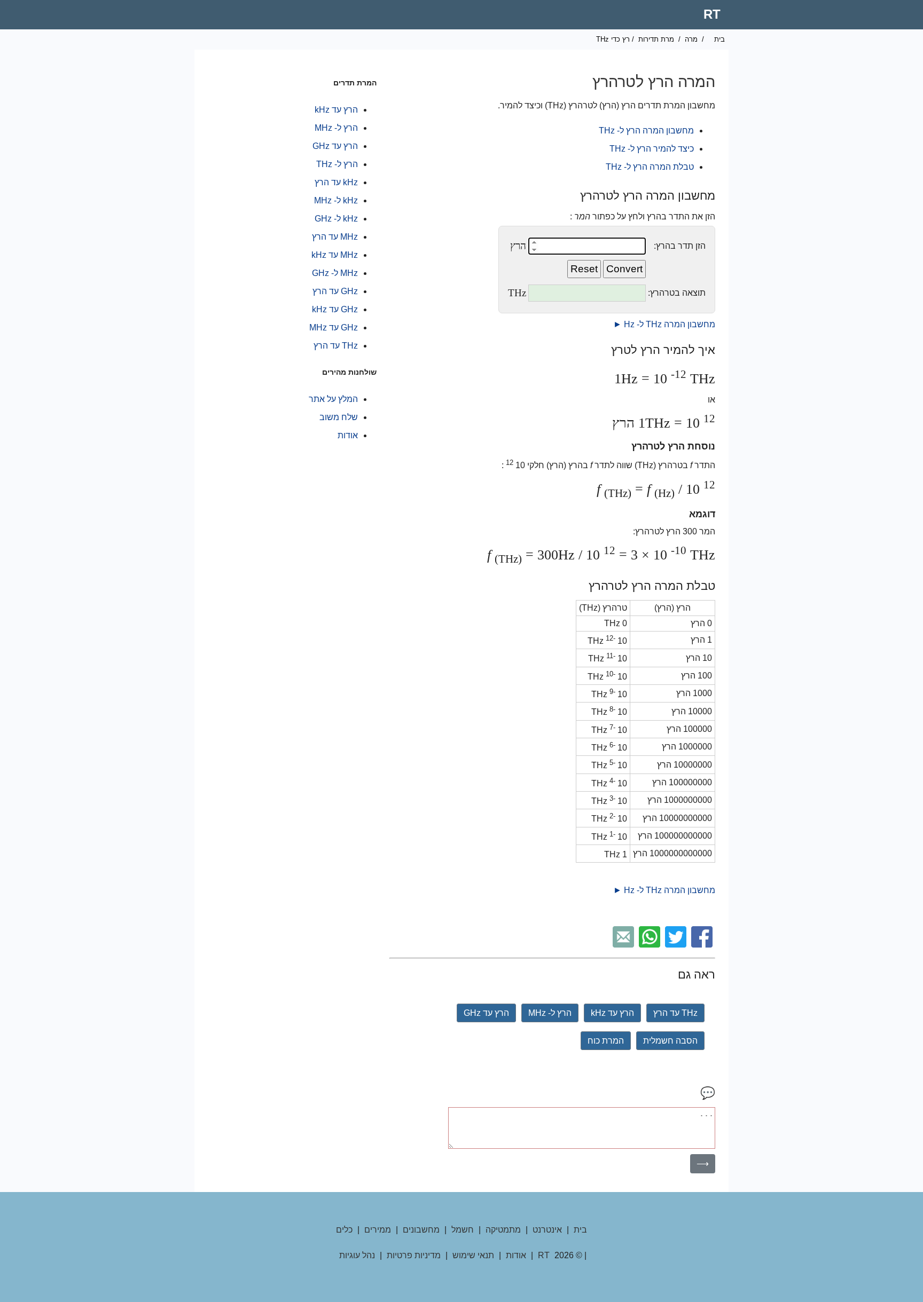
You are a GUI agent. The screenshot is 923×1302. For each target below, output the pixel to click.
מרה (691, 39)
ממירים (377, 1229)
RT (712, 14)
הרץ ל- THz (337, 164)
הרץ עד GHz (486, 1012)
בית (719, 39)
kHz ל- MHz (336, 200)
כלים (344, 1229)
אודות (348, 435)
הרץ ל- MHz (550, 1012)
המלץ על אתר (333, 399)
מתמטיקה (503, 1229)
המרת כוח (606, 1040)
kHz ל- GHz (336, 218)
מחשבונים (421, 1229)
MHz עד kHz (334, 254)
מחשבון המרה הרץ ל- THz (646, 130)
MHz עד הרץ (335, 236)
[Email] (625, 944)
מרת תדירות (656, 39)
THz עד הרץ (675, 1012)
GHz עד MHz (333, 327)
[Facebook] (703, 944)
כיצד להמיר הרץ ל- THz (651, 148)
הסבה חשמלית (670, 1040)
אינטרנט (547, 1229)
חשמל (462, 1229)
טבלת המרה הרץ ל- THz (650, 166)
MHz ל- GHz (335, 273)
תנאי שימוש (473, 1255)
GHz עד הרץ (335, 291)
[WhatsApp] (651, 944)
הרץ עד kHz (612, 1012)
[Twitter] (677, 944)
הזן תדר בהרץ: (680, 245)
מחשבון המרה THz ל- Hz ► (664, 324)
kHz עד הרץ (336, 182)
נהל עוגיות (357, 1255)
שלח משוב (338, 417)
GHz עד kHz (335, 309)
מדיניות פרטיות (414, 1255)
